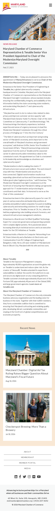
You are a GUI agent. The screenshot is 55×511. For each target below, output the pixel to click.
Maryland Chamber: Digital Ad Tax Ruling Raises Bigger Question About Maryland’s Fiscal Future (27, 373)
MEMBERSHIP (27, 457)
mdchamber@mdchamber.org (19, 501)
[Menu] (50, 5)
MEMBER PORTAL (27, 463)
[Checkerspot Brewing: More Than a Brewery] (27, 407)
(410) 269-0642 (41, 501)
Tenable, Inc (8, 89)
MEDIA (27, 468)
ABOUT (27, 452)
